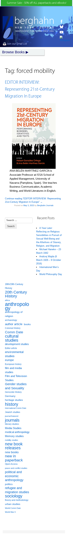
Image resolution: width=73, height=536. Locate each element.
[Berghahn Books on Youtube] (65, 32)
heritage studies (14, 400)
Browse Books (13, 52)
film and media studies (13, 370)
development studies (17, 344)
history (11, 404)
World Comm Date (13, 508)
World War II (10, 512)
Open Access (11, 464)
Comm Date (14, 332)
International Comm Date (15, 408)
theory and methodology (16, 500)
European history (13, 364)
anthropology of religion (14, 314)
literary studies (12, 424)
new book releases (14, 446)
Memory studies (14, 436)
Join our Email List (16, 43)
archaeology (11, 320)
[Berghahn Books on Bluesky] (65, 26)
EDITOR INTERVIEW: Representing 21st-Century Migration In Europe (30, 89)
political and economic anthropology (14, 476)
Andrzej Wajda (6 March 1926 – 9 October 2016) (48, 260)
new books (12, 452)
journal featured (11, 416)
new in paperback (14, 458)
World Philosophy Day (50, 274)
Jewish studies (12, 412)
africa (7, 300)
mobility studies (11, 440)
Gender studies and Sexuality (16, 386)
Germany (10, 396)
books (27, 324)
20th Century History (16, 294)
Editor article (11, 348)
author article (13, 324)
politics (9, 484)
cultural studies (11, 338)
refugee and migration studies (17, 490)
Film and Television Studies (16, 378)
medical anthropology (17, 431)
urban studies (12, 504)
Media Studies (13, 428)
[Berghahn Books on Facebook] (65, 21)
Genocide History (13, 392)
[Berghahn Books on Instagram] (65, 39)
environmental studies (14, 354)
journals (12, 420)
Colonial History (12, 328)
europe (9, 360)
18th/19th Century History (14, 286)
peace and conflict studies (16, 468)
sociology (13, 496)
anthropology (17, 306)
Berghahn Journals (45, 205)
